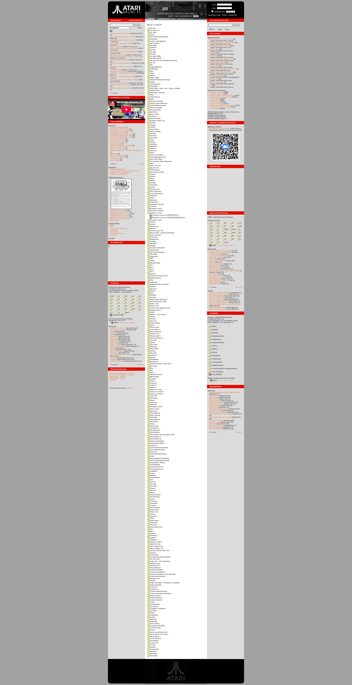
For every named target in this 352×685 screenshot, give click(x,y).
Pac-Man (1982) (155, 56)
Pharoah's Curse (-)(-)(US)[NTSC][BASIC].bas (168, 217)
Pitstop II (152, 319)
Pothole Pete (154, 510)
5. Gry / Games (214, 99)
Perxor (151, 198)
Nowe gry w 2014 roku (117, 157)
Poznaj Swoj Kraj (155, 527)
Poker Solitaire (154, 413)
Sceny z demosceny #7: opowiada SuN (123, 48)
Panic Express (154, 97)
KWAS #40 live (115, 70)
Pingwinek (153, 282)
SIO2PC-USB (213, 397)
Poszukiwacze (154, 507)
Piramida (152, 295)
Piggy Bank (153, 256)
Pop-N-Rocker (154, 497)
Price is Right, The (156, 546)
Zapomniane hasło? (214, 15)
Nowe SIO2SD (214, 399)
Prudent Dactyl (154, 595)
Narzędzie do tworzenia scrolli (120, 130)
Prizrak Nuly (153, 555)
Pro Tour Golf (154, 559)
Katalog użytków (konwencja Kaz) (220, 317)
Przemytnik (153, 606)
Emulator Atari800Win (117, 169)
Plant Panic (153, 344)
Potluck (152, 514)
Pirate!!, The (154, 304)
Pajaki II (152, 75)
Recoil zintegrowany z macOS (120, 88)
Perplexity (153, 195)
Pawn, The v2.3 (155, 165)
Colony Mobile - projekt (116, 378)
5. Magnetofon (215, 339)
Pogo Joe (153, 402)
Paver (151, 163)
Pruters (152, 602)
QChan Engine (115, 160)
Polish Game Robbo (156, 441)
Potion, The (153, 512)
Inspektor (113, 359)
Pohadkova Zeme (155, 406)
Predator (152, 533)
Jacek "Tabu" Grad (215, 275)
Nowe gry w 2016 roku (117, 147)
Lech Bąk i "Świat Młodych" (218, 255)
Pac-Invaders (154, 43)
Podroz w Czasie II (156, 391)
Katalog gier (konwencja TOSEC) (120, 319)
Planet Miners (154, 329)
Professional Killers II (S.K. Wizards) (162, 574)
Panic (151, 95)
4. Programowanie (217, 336)
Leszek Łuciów (214, 269)
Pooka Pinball (154, 477)
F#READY (212, 259)
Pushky (152, 617)
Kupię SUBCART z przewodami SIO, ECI (222, 69)
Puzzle (152, 630)
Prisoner (152, 553)
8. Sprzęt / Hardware (216, 103)
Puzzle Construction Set (158, 632)
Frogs (112, 331)
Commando (114, 336)
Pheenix (152, 222)
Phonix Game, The (156, 231)
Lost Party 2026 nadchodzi (119, 60)
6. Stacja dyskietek (217, 342)
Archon (112, 349)
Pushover (153, 619)
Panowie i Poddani (156, 101)
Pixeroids (152, 321)
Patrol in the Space (156, 155)
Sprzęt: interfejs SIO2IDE (217, 307)
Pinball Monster (155, 278)
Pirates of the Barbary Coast (159, 308)
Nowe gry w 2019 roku (117, 140)
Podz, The (153, 396)
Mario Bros (113, 338)
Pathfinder (153, 146)
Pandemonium (154, 84)
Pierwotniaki (154, 250)
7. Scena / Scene (214, 102)
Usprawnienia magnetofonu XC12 (121, 134)
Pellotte (152, 176)
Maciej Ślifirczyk (214, 279)
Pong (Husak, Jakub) (157, 462)
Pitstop (152, 316)
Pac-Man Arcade (155, 58)
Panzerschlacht (155, 110)
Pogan (151, 400)
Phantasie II (153, 202)
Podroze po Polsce (156, 394)
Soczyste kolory (214, 422)
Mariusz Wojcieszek (215, 264)
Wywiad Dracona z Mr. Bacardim (220, 252)
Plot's (151, 372)
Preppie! (152, 538)
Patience (152, 148)
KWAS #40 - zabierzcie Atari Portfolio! (122, 73)
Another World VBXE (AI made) (219, 46)
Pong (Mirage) (154, 464)
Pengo (151, 178)
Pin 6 (151, 269)
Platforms (153, 355)
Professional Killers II (157, 572)
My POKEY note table (216, 75)
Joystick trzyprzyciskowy (217, 412)
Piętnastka (153, 254)
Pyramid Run (154, 649)
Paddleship (153, 69)
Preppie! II (153, 540)
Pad (150, 65)
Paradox (152, 122)
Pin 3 (151, 267)
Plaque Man (153, 349)
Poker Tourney (154, 415)
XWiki (112, 227)
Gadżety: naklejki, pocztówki (218, 301)
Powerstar (153, 525)
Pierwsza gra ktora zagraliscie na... (221, 59)
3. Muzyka (214, 333)
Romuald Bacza (214, 265)
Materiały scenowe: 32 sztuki (119, 212)
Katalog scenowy (214, 220)
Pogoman (153, 404)
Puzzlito (152, 645)
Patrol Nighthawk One (157, 157)
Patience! (152, 150)
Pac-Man (152, 54)
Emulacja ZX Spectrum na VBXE (121, 145)
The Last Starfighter (116, 351)
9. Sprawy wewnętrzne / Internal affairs (222, 105)
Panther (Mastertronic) (157, 105)
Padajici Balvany (155, 67)
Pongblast (153, 471)
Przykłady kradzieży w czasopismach (221, 42)
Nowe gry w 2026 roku (117, 127)
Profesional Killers (156, 570)
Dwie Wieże (114, 353)
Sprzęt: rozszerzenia (216, 299)
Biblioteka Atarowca (116, 177)
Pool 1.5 (152, 482)
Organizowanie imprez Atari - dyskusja (122, 373)
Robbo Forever (115, 341)
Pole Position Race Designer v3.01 (161, 434)
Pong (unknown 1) (156, 467)
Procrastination (155, 568)
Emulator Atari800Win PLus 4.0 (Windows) (124, 171)
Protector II (153, 589)
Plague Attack (154, 323)
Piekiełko (152, 241)
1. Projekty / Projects (216, 92)
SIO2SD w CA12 (214, 400)
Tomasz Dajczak (214, 254)
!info (227, 229)
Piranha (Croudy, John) (158, 301)
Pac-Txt (152, 62)
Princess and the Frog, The (159, 550)
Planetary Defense (156, 338)
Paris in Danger (155, 131)
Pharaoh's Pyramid (156, 210)
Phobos (152, 224)
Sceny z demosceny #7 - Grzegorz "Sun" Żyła (125, 56)
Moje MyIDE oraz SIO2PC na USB (220, 414)
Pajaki (151, 73)
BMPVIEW (113, 154)
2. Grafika (214, 329)
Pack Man (153, 45)
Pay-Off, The (154, 168)
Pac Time (152, 32)
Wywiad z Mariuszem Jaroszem (219, 251)
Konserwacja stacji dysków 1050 (121, 135)
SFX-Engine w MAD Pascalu (119, 129)
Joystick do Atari (214, 405)
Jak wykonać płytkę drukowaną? (220, 417)
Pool (151, 480)
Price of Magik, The (156, 548)
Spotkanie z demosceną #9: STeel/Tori (123, 40)
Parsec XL (153, 135)
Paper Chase (154, 114)
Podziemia (153, 398)
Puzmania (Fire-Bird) (157, 625)
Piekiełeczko (154, 239)
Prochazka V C (154, 565)
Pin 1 (151, 265)
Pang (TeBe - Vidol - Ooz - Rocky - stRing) (164, 88)
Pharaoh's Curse (155, 208)
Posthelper (153, 503)
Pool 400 (152, 484)
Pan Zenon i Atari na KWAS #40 (120, 63)
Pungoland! (153, 615)
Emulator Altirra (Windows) (118, 174)
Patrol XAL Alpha (155, 159)
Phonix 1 (152, 228)
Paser (151, 140)
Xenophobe (114, 339)
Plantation (153, 346)
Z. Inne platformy (216, 372)
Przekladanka (154, 604)
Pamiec (152, 82)
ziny (226, 242)
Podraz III (152, 383)
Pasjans (152, 142)
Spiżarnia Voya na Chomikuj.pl (120, 218)
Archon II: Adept (115, 344)
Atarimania (113, 230)
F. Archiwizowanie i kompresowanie (223, 368)
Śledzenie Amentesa (215, 267)
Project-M (153, 587)
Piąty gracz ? (213, 79)
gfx (240, 226)
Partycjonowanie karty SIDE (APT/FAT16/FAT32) (126, 150)
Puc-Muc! (153, 610)
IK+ (210, 85)
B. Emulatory (215, 355)
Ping (151, 280)
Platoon (152, 357)
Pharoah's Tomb (155, 220)
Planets (152, 342)
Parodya (152, 133)
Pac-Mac (152, 50)
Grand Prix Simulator (117, 361)
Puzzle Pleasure (155, 638)
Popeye (152, 492)
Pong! (151, 456)
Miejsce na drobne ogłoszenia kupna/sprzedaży (225, 304)
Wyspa (112, 348)
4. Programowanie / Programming (220, 97)
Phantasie (153, 200)
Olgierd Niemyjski (215, 284)
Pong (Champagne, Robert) (159, 460)
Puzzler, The (154, 643)
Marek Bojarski (214, 282)
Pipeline (152, 291)
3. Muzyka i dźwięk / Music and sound (221, 95)
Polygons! (153, 445)
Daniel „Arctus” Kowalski (217, 260)
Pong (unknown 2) (156, 469)
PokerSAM (153, 417)
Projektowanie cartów (216, 404)
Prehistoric (153, 535)
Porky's (152, 499)
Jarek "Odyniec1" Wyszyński (219, 280)
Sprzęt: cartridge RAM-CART (219, 302)
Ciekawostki (213, 56)
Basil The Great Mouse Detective (121, 354)
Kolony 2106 (114, 343)
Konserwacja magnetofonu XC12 (121, 137)
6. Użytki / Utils (214, 100)
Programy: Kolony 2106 (217, 297)
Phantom (152, 206)
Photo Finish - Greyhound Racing (161, 233)
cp (240, 223)
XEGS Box (212, 424)
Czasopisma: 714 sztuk (118, 210)
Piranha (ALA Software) (158, 299)
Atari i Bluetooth (214, 395)
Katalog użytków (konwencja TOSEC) (221, 378)
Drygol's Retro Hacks (117, 233)
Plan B (151, 325)
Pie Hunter (153, 237)
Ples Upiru (153, 366)
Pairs (151, 71)
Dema (227, 29)
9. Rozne (213, 352)
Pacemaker (153, 39)
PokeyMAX (212, 52)
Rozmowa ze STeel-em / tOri (119, 33)
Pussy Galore (154, 623)
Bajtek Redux (114, 220)
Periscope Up (154, 189)
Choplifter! (113, 333)
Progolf (152, 580)
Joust (112, 334)
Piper (151, 293)
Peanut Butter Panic (156, 172)
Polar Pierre (153, 421)
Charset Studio (214, 65)
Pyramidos (153, 653)
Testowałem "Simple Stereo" (218, 409)
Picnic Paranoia (155, 235)
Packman (152, 47)
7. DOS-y (213, 346)
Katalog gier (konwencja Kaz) (119, 287)
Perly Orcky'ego (155, 191)
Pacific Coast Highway (157, 41)
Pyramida (152, 651)
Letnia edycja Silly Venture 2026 (120, 43)
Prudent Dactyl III (155, 600)
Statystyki (112, 380)
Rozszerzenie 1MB (215, 410)
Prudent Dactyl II (155, 598)
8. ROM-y (213, 349)
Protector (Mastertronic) (158, 591)
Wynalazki (211, 391)
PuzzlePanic (154, 640)
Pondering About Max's (158, 454)
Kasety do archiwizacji (216, 82)
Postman (152, 505)
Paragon (152, 125)
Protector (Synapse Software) (160, 593)
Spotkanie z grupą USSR (118, 71)
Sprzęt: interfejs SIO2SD (217, 309)
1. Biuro (213, 326)
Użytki (220, 29)
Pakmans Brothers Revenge (159, 80)
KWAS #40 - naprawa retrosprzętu (121, 76)
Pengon (152, 180)
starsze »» (140, 93)
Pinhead (152, 286)
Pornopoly (153, 501)
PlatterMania (154, 359)
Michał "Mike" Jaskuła (216, 257)
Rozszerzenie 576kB (216, 420)
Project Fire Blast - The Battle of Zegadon (164, 583)
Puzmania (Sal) (155, 628)
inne (127, 312)
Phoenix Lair (154, 226)
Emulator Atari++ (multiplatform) (120, 172)
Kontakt (111, 238)
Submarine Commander (118, 330)
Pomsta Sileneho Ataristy (158, 447)
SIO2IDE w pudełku (215, 427)
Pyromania (153, 656)
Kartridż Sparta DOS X (117, 132)
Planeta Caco (154, 334)
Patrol (151, 152)
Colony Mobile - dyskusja (117, 376)
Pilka (151, 258)
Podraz (152, 381)
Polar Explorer (154, 419)
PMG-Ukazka (154, 376)
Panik (151, 99)
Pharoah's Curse (155, 213)
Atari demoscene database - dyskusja (121, 375)
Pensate (152, 183)
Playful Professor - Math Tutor (160, 364)
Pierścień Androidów (157, 248)
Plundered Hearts (155, 374)
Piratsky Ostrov (155, 310)
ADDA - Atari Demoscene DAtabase (220, 217)
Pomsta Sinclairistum (157, 449)
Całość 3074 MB (117, 315)
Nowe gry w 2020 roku (117, 139)
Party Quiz (153, 137)
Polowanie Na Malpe (156, 443)
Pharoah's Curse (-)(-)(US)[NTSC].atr (165, 215)
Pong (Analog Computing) (159, 458)
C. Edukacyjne (215, 359)
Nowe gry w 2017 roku (117, 142)
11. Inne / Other (214, 108)
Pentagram (153, 185)
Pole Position (154, 432)
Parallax (152, 127)
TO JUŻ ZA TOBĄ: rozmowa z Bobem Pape (223, 270)
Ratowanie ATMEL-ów (216, 402)
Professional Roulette (157, 576)
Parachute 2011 (155, 118)
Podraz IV (153, 385)
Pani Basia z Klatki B (157, 92)
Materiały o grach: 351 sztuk (119, 217)
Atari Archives (114, 232)
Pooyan (152, 488)
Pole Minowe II (154, 430)
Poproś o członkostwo (229, 15)
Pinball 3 (152, 273)
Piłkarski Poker (154, 263)
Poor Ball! (153, 486)
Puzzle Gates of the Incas (158, 634)
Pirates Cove (154, 306)
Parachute (153, 116)
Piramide (152, 297)
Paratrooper (153, 129)
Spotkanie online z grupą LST (120, 84)
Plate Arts (153, 353)
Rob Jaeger (213, 274)
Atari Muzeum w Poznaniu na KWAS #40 (123, 51)
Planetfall (152, 340)
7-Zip (126, 322)
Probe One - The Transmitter (159, 561)
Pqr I (151, 529)
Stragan (210, 291)
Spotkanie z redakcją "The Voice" (121, 66)
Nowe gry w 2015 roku (117, 149)
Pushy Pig (153, 621)
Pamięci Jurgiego (115, 46)
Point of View (154, 409)
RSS (139, 28)
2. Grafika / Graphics (216, 94)
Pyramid (152, 647)
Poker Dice (153, 411)
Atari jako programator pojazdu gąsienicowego (224, 392)
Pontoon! (153, 475)
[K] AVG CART (214, 49)
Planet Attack (154, 327)
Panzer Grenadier (155, 107)
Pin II (151, 271)
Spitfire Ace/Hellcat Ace (117, 346)
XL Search (113, 235)
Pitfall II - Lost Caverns (157, 314)
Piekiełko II (153, 243)
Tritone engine (114, 159)
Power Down (154, 520)
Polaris (152, 424)
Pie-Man (152, 246)
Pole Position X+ (155, 439)
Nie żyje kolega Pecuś (117, 55)
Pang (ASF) (153, 86)
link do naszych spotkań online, (219, 128)
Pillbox (152, 261)
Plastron (152, 351)
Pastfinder (153, 144)
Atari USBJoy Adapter (216, 296)
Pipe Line (152, 289)
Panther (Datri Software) (158, 103)
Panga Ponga (154, 90)
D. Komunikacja (216, 362)
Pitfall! (151, 312)
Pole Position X (155, 437)
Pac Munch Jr (154, 30)
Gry (213, 29)
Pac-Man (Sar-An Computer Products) (163, 60)
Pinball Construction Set (158, 276)
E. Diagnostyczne (216, 365)
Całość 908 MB (216, 374)
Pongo (152, 473)
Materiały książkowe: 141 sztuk (120, 213)
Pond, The (153, 452)
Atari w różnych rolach (216, 425)
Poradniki (112, 126)
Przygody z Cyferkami (157, 608)
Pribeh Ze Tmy (154, 544)
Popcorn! (152, 490)
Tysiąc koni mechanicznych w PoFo (122, 37)
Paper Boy (153, 112)
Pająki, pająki (154, 77)
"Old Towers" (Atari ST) (118, 328)
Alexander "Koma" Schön (217, 277)
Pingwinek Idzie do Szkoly (159, 284)
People (152, 187)
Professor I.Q (154, 578)
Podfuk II (152, 379)
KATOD (211, 262)
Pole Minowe (154, 428)
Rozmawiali (212, 249)
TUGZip (131, 322)
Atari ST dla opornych (117, 155)
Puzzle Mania (154, 636)
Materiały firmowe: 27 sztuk (119, 215)
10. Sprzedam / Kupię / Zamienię (220, 107)
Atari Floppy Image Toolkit (119, 83)
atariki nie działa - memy (217, 62)
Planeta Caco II (154, 336)
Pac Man (152, 28)
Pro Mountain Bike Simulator (159, 557)
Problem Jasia (154, 563)
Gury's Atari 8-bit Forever (118, 228)
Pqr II (151, 531)
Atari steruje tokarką (215, 429)
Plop (151, 368)
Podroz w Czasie (155, 389)
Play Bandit (153, 361)
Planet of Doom (155, 331)
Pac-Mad (152, 52)
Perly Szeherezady (156, 193)
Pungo (152, 613)
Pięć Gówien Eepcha (157, 252)
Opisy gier (112, 326)
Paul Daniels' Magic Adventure (160, 161)
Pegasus (152, 174)
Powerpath (153, 522)
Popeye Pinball (154, 495)
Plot (151, 370)
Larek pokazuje (115, 144)
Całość (115, 322)
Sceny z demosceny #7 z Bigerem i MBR (123, 80)
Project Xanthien (155, 585)
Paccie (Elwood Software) (158, 37)
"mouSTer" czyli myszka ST (218, 294)
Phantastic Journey (156, 204)
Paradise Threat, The (157, 120)
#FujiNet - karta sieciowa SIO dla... (220, 72)
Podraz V (152, 387)
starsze (141, 164)
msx (234, 232)
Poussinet (153, 516)
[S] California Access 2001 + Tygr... (220, 39)
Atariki (112, 225)
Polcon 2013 (154, 426)
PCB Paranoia (154, 170)
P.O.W (151, 518)
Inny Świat (113, 358)
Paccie (151, 35)
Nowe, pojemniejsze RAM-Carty (219, 292)
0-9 (112, 296)
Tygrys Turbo (213, 407)
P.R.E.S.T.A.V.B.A (155, 542)
